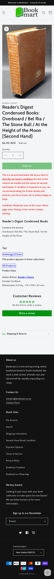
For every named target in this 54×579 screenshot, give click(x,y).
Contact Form (13, 402)
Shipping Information (16, 433)
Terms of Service (14, 453)
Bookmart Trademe (15, 467)
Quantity (6, 149)
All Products (9, 265)
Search (9, 426)
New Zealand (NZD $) (25, 552)
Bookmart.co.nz (30, 574)
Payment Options (14, 447)
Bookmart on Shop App (17, 474)
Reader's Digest (26, 277)
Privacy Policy (12, 460)
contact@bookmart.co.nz (18, 398)
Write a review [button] (27, 313)
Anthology (8, 254)
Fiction (18, 254)
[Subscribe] (44, 521)
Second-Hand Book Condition (21, 440)
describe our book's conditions (17, 179)
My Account (12, 420)
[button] (3, 12)
